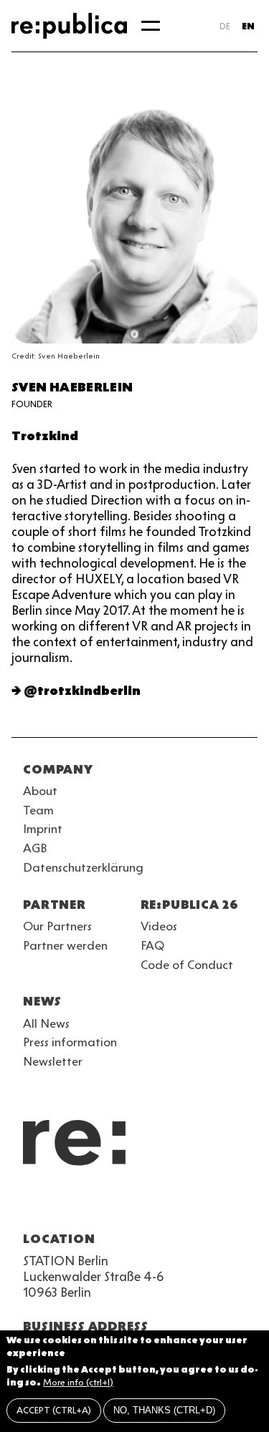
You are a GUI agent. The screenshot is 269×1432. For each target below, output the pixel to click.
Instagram (57, 1204)
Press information (70, 1042)
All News (46, 1023)
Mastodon (109, 1204)
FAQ (152, 945)
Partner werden (65, 945)
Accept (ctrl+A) (53, 1410)
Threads (186, 1204)
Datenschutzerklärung (83, 867)
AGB (35, 848)
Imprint (42, 829)
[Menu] (151, 26)
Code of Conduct (187, 965)
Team (38, 810)
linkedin (134, 1204)
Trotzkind (44, 436)
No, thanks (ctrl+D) (164, 1410)
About (40, 791)
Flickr (160, 1204)
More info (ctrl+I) (78, 1382)
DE (225, 26)
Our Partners (57, 926)
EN (248, 26)
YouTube (31, 1204)
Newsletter (52, 1061)
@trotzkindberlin (82, 690)
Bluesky (83, 1204)
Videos (159, 926)
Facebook (212, 1204)
